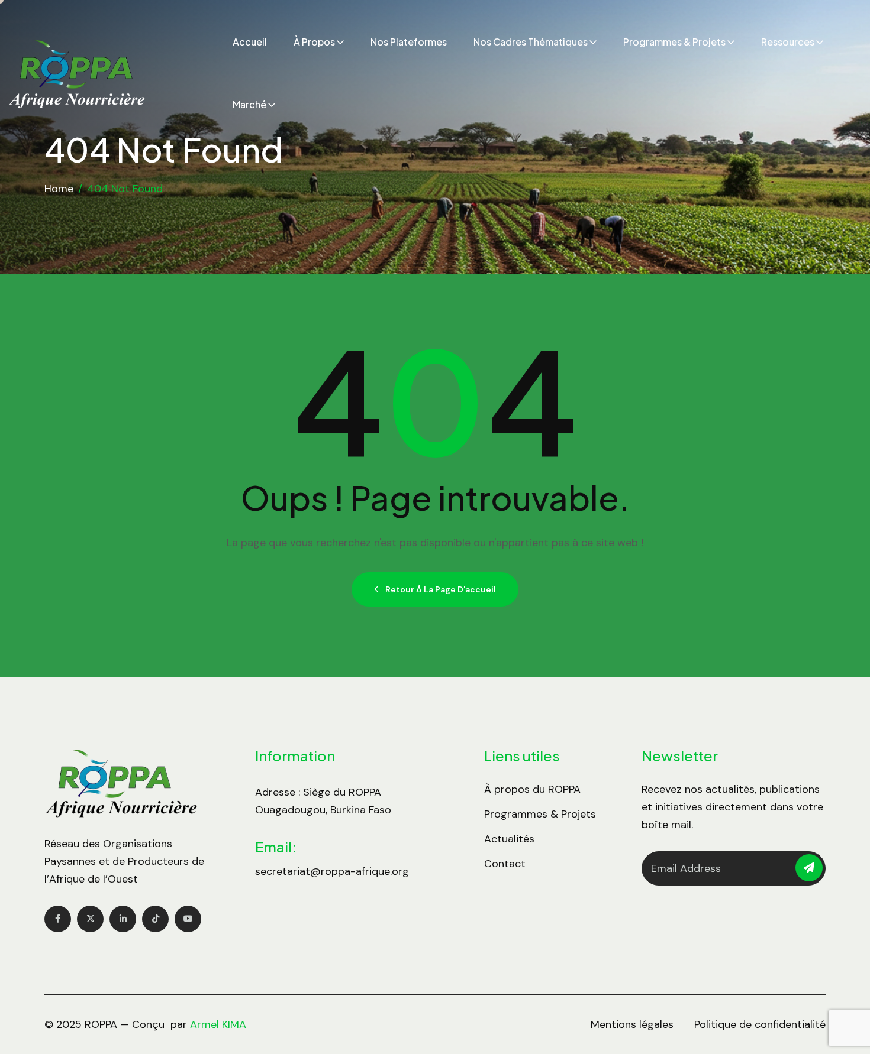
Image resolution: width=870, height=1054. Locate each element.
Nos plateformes (408, 41)
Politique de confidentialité (760, 1024)
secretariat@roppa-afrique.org (332, 871)
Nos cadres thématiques (530, 41)
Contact (505, 864)
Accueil (250, 41)
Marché (249, 104)
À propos (314, 41)
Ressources (787, 41)
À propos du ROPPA (532, 789)
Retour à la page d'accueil (440, 589)
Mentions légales (632, 1024)
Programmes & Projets (674, 41)
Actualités (509, 839)
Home (58, 188)
